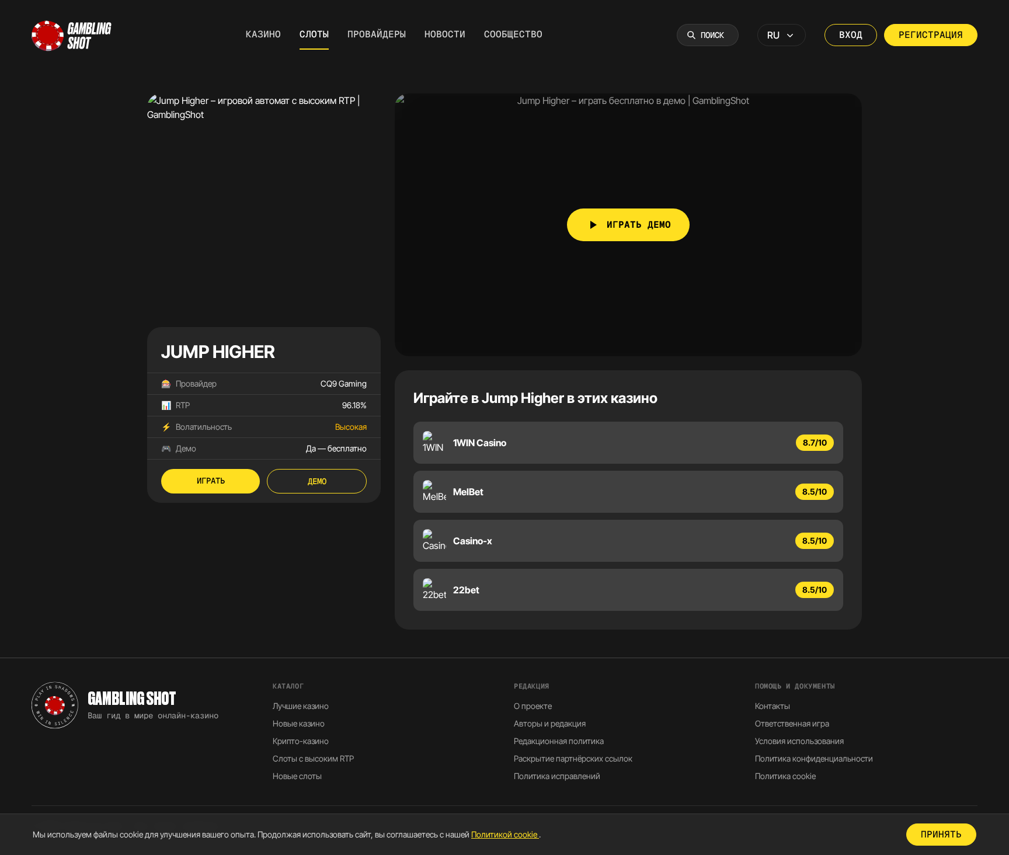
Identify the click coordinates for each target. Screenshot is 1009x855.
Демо (317, 481)
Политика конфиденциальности (814, 758)
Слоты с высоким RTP (313, 758)
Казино (263, 34)
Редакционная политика (559, 741)
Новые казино (299, 723)
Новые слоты (297, 776)
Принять (941, 834)
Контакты (772, 706)
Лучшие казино (301, 706)
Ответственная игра (792, 723)
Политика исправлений (557, 776)
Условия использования (799, 741)
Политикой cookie (505, 834)
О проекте (533, 706)
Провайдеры (376, 34)
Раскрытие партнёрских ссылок (573, 758)
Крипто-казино (301, 741)
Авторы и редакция (550, 723)
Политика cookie (785, 776)
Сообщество (513, 34)
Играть (211, 480)
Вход (850, 35)
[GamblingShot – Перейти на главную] (72, 35)
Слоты (314, 34)
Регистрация (931, 35)
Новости (445, 34)
